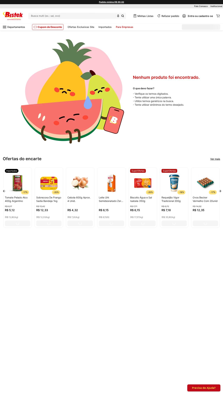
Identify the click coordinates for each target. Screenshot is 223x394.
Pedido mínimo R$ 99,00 (111, 2)
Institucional (216, 6)
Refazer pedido (170, 15)
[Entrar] (197, 15)
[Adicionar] (17, 223)
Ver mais (215, 158)
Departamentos (16, 26)
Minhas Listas (145, 15)
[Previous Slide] (4, 191)
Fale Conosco (201, 6)
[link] (11, 171)
